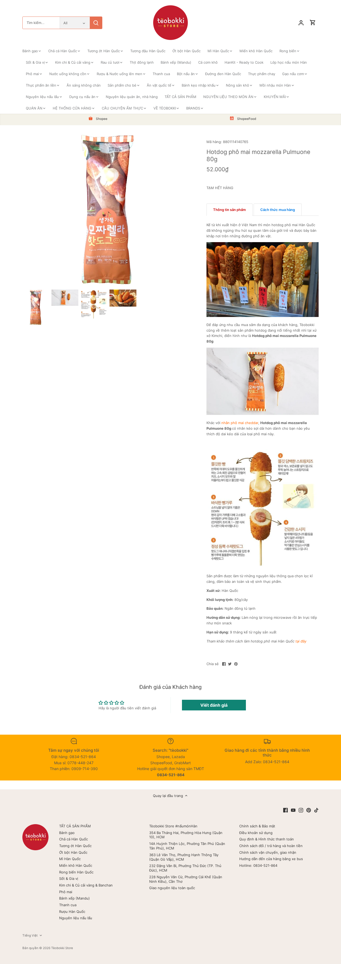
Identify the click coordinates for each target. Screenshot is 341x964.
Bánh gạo (67, 833)
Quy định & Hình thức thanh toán (266, 839)
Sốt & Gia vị (68, 878)
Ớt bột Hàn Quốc (73, 852)
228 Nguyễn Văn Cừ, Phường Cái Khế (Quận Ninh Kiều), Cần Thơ (185, 879)
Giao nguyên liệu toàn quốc (172, 888)
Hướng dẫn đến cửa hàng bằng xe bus (271, 859)
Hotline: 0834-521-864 (258, 865)
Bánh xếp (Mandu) (74, 898)
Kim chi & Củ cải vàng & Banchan (86, 885)
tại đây (300, 641)
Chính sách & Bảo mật (257, 826)
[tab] (229, 210)
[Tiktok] (316, 809)
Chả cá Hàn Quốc (73, 839)
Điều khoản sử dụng (256, 833)
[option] (35, 308)
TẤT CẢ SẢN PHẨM (75, 826)
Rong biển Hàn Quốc (76, 872)
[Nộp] (96, 23)
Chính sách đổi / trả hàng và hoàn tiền (271, 846)
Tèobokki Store (62, 948)
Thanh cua (67, 905)
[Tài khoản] (301, 22)
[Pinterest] (308, 809)
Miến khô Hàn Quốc (75, 865)
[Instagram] (301, 809)
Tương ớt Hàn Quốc (75, 846)
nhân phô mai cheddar (239, 423)
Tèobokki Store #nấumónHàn (173, 826)
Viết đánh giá (214, 705)
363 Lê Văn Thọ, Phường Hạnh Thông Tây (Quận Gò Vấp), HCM (183, 857)
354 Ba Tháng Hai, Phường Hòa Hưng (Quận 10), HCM (185, 835)
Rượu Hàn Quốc (72, 911)
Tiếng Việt (30, 935)
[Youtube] (293, 809)
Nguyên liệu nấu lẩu (75, 918)
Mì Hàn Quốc (70, 859)
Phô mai (65, 892)
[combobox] (41, 23)
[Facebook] (285, 809)
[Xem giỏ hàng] (313, 22)
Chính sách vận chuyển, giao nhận (267, 852)
